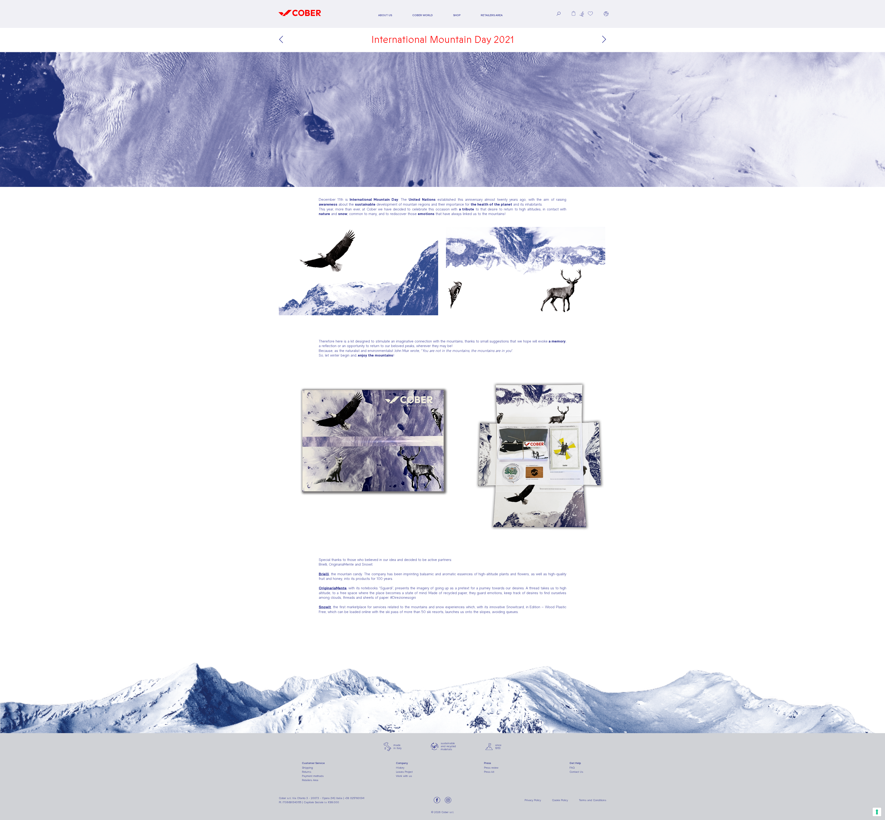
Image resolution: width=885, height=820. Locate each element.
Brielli (324, 574)
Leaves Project (404, 771)
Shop (456, 15)
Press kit (489, 771)
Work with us (404, 776)
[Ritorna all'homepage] (299, 17)
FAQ (572, 767)
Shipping (307, 767)
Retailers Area (492, 15)
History (400, 767)
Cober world (422, 15)
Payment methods (313, 776)
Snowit (325, 607)
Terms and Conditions (592, 800)
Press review (491, 767)
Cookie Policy (560, 800)
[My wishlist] (590, 14)
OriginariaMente (333, 588)
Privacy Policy (533, 800)
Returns (306, 771)
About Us (385, 15)
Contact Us (576, 771)
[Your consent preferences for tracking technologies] (877, 812)
